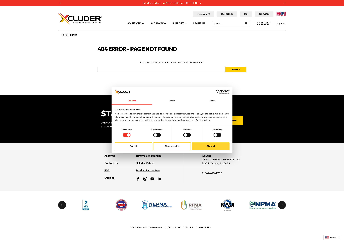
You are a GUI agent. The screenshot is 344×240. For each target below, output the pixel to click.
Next (282, 205)
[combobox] (332, 237)
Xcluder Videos (145, 163)
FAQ (245, 14)
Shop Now (157, 23)
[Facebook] (138, 179)
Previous (62, 205)
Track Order (227, 14)
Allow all (211, 146)
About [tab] (212, 101)
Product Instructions (148, 170)
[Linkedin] (159, 178)
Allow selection (172, 146)
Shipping (109, 177)
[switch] (157, 135)
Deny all (133, 146)
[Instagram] (145, 179)
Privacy (189, 227)
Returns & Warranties (148, 155)
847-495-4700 (213, 173)
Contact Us (264, 14)
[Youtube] (152, 179)
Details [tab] (172, 101)
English (333, 237)
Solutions (134, 23)
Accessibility (204, 227)
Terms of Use (174, 227)
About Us (199, 23)
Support (178, 23)
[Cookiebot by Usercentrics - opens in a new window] (218, 92)
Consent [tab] (132, 101)
